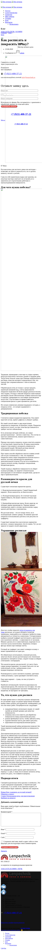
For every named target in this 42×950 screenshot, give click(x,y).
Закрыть (4, 851)
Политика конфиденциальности (12, 922)
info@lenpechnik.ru (28, 77)
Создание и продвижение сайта (10, 930)
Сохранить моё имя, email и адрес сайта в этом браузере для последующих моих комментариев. (19, 842)
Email (3, 833)
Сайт (3, 837)
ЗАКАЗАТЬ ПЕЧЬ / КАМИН (11, 32)
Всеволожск (13, 24)
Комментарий (6, 812)
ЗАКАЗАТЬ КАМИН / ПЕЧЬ (11, 869)
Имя (3, 829)
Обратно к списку (7, 794)
